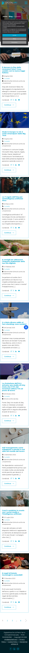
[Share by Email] (18, 100)
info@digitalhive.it (10, 639)
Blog (10, 16)
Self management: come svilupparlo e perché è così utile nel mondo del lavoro (13, 449)
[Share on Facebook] (11, 100)
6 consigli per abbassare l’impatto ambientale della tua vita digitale (13, 261)
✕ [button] (26, 21)
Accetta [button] (14, 35)
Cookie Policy (13, 642)
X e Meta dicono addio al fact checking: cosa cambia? (14, 323)
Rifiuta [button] (14, 38)
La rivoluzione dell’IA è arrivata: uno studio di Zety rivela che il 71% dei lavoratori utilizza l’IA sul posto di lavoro (13, 386)
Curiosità (7, 78)
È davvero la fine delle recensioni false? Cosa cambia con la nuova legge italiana (13, 70)
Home (5, 16)
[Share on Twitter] (13, 100)
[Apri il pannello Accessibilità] (26, 327)
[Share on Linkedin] (15, 100)
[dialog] (14, 32)
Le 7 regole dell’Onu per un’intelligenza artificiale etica (12, 198)
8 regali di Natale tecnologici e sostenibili (12, 574)
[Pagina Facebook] (10, 649)
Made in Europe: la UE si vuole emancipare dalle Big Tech (13, 133)
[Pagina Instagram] (18, 649)
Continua (7, 105)
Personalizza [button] (14, 42)
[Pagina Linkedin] (14, 649)
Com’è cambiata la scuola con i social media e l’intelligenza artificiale (13, 512)
